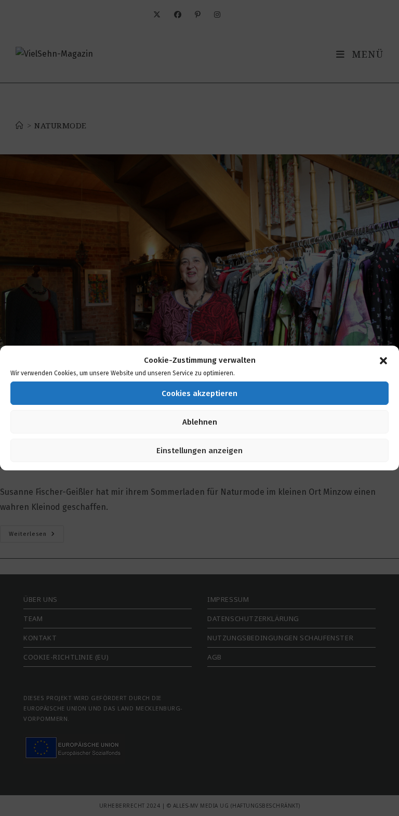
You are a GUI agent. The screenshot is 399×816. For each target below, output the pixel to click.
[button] (383, 361)
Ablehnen (199, 422)
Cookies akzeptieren (199, 393)
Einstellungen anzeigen (199, 450)
